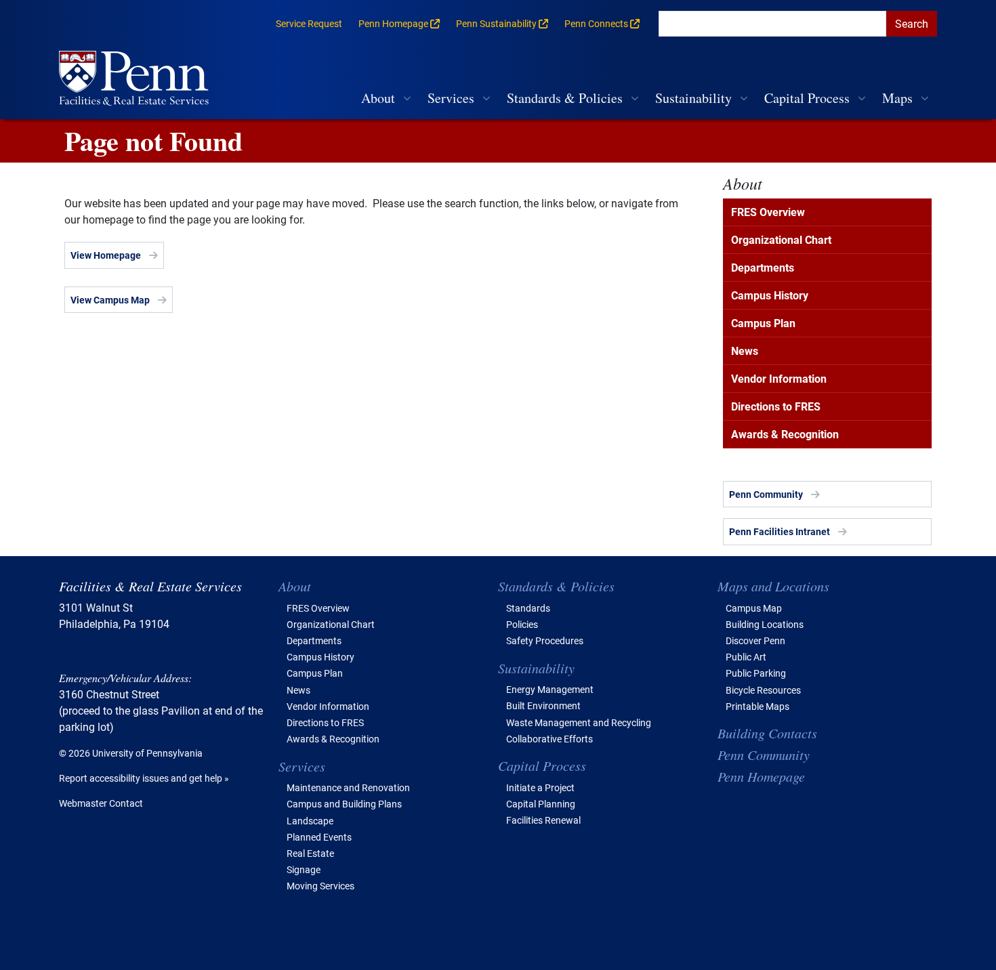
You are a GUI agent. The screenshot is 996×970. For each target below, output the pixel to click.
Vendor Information (779, 378)
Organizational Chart (781, 239)
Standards (528, 608)
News (744, 350)
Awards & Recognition (785, 434)
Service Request (309, 23)
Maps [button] (897, 98)
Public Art (746, 656)
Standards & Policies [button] (565, 98)
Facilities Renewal (543, 820)
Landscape (310, 820)
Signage (303, 869)
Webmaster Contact (101, 803)
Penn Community (766, 494)
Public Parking (756, 673)
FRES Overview (768, 212)
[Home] (139, 79)
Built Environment (543, 705)
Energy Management (550, 689)
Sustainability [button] (693, 98)
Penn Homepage (761, 776)
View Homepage (105, 255)
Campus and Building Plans (344, 803)
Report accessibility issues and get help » (144, 778)
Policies (522, 624)
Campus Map (754, 608)
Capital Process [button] (807, 98)
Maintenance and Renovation (348, 787)
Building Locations (765, 624)
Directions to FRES (776, 406)
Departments (762, 267)
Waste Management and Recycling (578, 722)
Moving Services (320, 885)
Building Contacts (767, 733)
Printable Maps (757, 706)
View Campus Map (110, 299)
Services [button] (451, 98)
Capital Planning (540, 803)
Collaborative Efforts (549, 738)
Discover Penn (755, 640)
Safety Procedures (544, 640)
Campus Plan (763, 323)
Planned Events (319, 836)
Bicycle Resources (763, 689)
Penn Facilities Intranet (779, 531)
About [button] (378, 98)
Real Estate (310, 853)
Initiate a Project (540, 787)
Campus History (769, 295)
